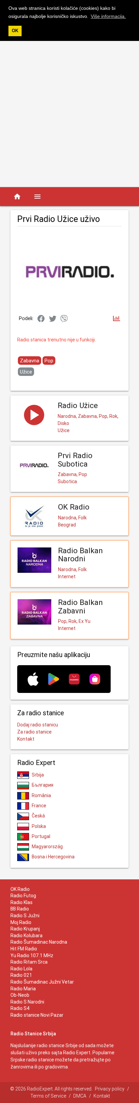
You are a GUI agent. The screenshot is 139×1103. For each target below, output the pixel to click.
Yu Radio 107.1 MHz (31, 955)
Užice (26, 371)
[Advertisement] (69, 114)
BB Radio (19, 909)
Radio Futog (23, 896)
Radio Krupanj (25, 929)
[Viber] (64, 319)
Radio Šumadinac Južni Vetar (42, 982)
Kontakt (25, 739)
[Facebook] (41, 319)
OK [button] (15, 30)
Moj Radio (20, 922)
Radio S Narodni (27, 1002)
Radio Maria (23, 989)
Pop (49, 360)
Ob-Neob (19, 995)
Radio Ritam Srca (29, 962)
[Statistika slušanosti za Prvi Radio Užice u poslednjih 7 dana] (116, 318)
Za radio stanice (34, 732)
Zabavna (29, 360)
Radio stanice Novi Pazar (36, 1015)
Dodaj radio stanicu (37, 725)
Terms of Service (48, 1096)
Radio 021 (21, 975)
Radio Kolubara (26, 935)
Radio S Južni (24, 916)
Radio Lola (21, 969)
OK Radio (20, 889)
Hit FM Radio (23, 949)
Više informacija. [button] (108, 16)
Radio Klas (21, 902)
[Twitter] (52, 319)
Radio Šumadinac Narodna (38, 942)
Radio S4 (20, 1008)
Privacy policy (109, 1089)
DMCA (79, 1096)
